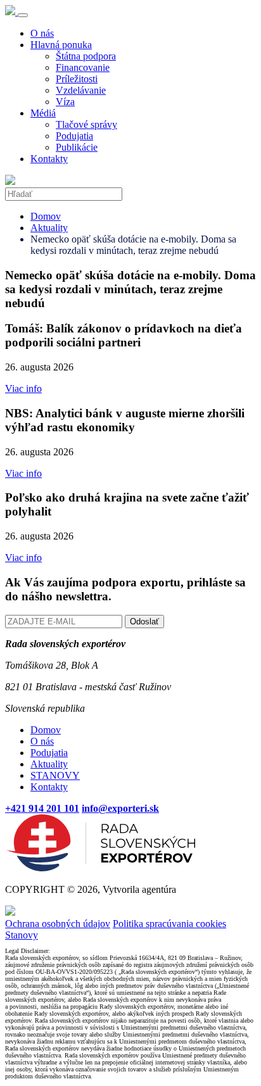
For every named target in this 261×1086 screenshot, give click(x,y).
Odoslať (144, 621)
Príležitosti (77, 78)
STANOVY (55, 775)
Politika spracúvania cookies (169, 923)
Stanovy (21, 935)
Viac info (23, 388)
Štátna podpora (86, 56)
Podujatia (74, 135)
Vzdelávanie (81, 90)
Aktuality (49, 227)
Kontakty (49, 158)
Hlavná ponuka (61, 44)
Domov (45, 216)
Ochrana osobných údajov (57, 923)
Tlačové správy (86, 124)
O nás (42, 33)
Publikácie (77, 147)
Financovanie (83, 67)
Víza (65, 101)
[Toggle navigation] (23, 15)
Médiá (43, 113)
